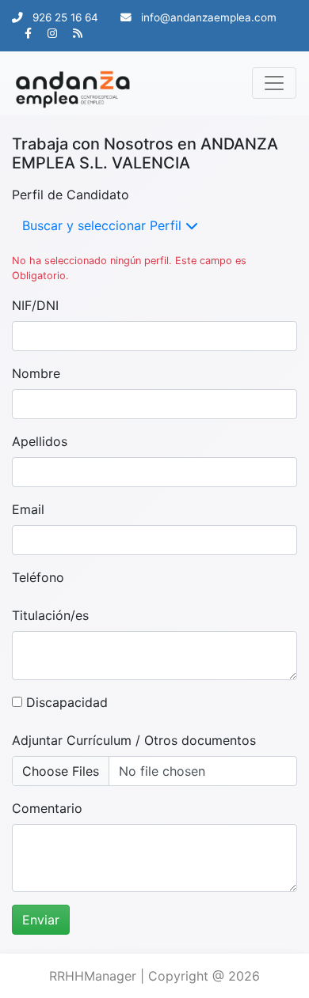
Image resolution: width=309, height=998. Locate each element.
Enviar (40, 920)
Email (28, 509)
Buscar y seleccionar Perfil (103, 225)
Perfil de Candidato (70, 194)
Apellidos (39, 441)
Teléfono (38, 577)
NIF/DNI (35, 305)
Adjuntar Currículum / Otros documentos (134, 740)
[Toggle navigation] (274, 83)
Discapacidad (65, 702)
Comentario (47, 808)
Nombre (36, 373)
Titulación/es (50, 615)
